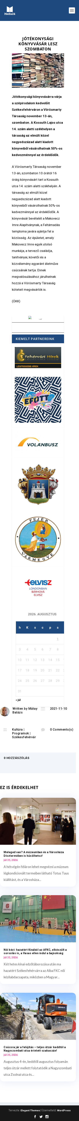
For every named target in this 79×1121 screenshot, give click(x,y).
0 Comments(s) (61, 729)
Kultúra (17, 729)
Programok (20, 733)
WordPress (64, 1110)
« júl (18, 699)
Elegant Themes (30, 1110)
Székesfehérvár (24, 737)
